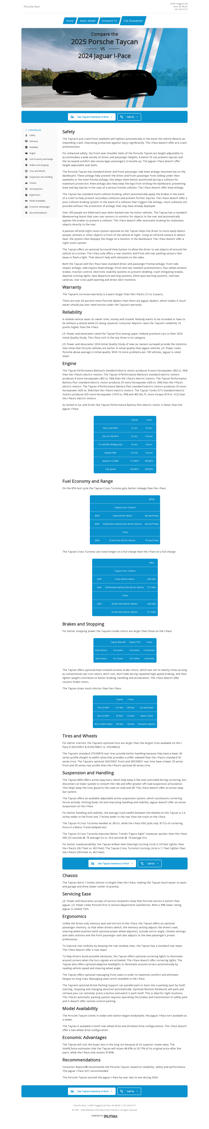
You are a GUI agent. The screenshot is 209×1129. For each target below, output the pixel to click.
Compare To (110, 20)
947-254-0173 (181, 9)
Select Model (87, 20)
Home (70, 20)
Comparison (34, 130)
